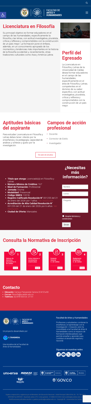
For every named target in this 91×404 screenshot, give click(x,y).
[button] (3, 15)
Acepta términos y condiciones (71, 217)
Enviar (66, 225)
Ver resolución (45, 200)
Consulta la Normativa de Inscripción (42, 240)
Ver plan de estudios (45, 155)
